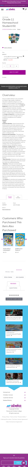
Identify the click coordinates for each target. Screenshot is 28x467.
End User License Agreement (20, 419)
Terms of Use (13, 417)
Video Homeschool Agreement (14, 421)
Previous (2, 239)
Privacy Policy (5, 417)
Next (26, 239)
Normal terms (6, 209)
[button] (10, 197)
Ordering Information (6, 419)
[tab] (8, 277)
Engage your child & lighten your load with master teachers (14, 87)
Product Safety (22, 417)
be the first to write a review (14, 299)
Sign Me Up (20, 463)
